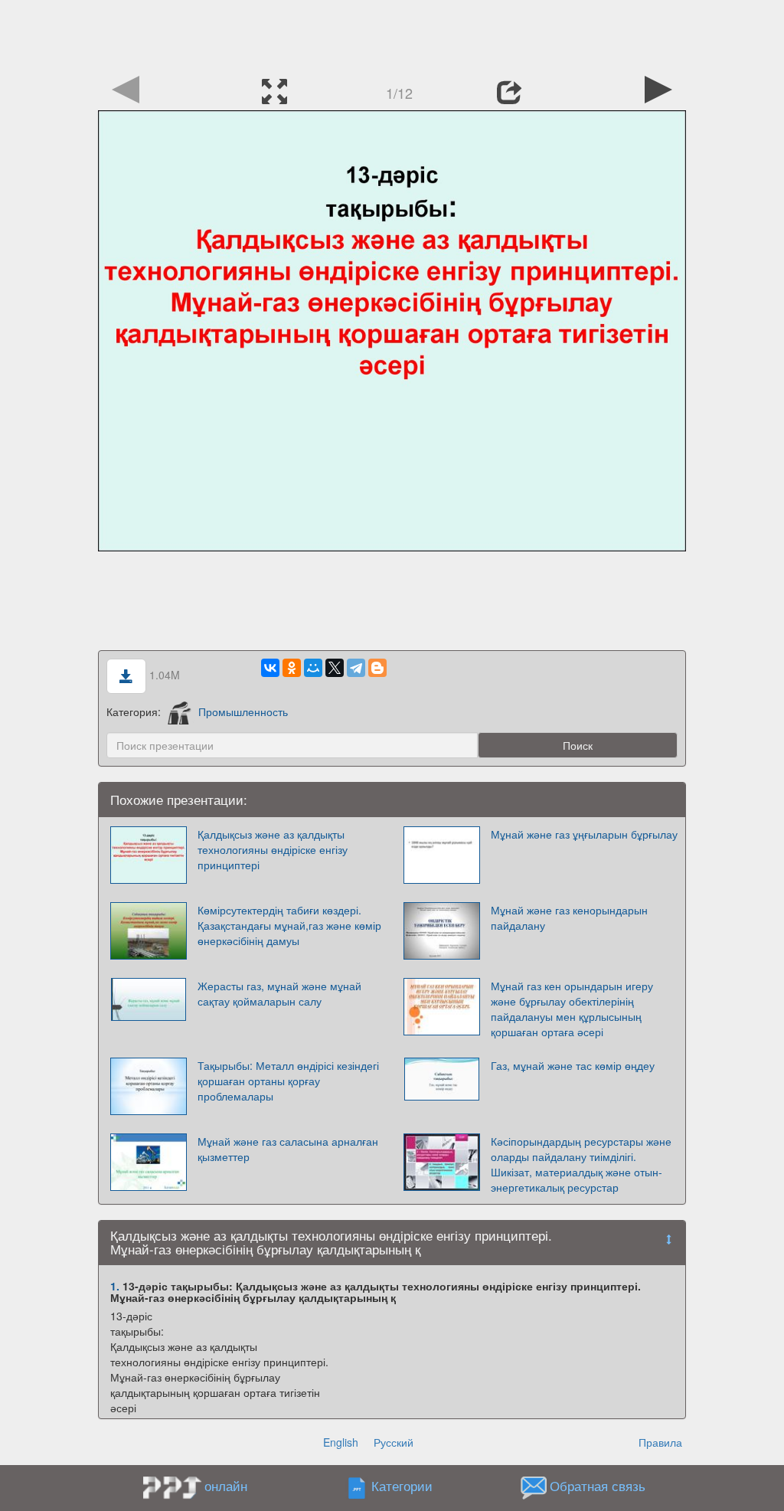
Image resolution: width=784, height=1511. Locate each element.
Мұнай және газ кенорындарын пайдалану (569, 917)
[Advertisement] (392, 34)
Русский (393, 1442)
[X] (334, 668)
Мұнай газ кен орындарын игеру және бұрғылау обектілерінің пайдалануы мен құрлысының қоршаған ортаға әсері (572, 1008)
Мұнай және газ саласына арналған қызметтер (288, 1148)
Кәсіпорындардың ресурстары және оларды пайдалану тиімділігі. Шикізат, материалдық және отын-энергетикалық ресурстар (581, 1164)
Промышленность (243, 711)
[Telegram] (356, 668)
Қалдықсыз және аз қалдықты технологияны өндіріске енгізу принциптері (273, 849)
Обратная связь (597, 1486)
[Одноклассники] (292, 668)
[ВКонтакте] (270, 668)
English (340, 1442)
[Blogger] (377, 668)
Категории (402, 1486)
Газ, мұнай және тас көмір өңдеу (573, 1065)
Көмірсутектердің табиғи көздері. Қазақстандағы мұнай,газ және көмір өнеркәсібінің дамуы (289, 925)
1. (114, 1286)
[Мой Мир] (313, 668)
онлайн (225, 1486)
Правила (660, 1442)
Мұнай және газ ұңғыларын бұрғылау (584, 834)
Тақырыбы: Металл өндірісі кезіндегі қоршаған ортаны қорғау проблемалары (288, 1081)
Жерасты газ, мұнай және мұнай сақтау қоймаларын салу (279, 993)
